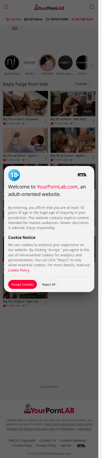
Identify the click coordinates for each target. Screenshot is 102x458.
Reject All (48, 284)
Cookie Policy (19, 270)
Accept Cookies (22, 284)
